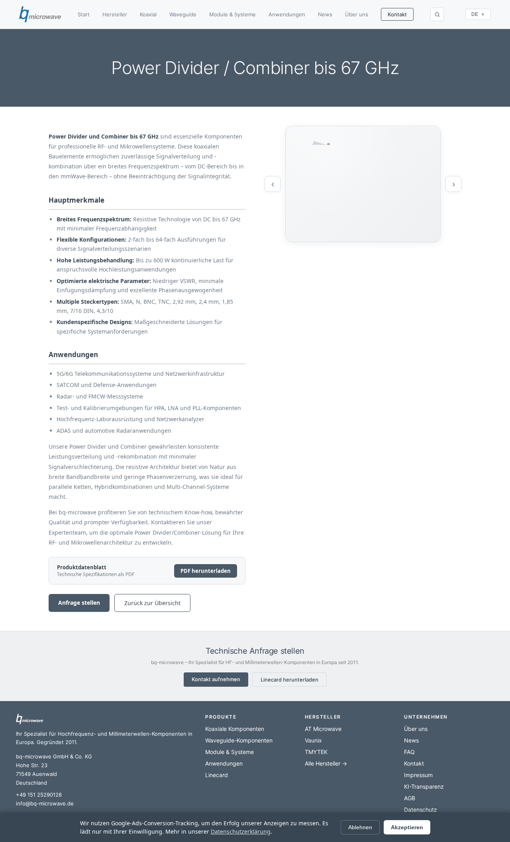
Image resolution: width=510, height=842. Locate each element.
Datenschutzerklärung (241, 831)
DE (478, 14)
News (325, 14)
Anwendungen (287, 14)
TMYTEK (316, 751)
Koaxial (148, 14)
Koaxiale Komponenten (234, 728)
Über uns (356, 14)
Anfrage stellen (79, 602)
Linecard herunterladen (289, 679)
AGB (409, 798)
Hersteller (114, 14)
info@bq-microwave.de (45, 803)
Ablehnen (360, 827)
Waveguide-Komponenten (239, 740)
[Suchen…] (437, 14)
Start (84, 14)
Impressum (418, 775)
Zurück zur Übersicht (152, 603)
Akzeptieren (407, 827)
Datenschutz (420, 809)
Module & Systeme (232, 14)
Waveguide (182, 14)
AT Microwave (323, 728)
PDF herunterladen (205, 570)
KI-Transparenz (424, 786)
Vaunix (313, 740)
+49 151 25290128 (39, 794)
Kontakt (397, 14)
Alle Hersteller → (326, 763)
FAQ (409, 751)
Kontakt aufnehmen (216, 679)
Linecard (216, 775)
